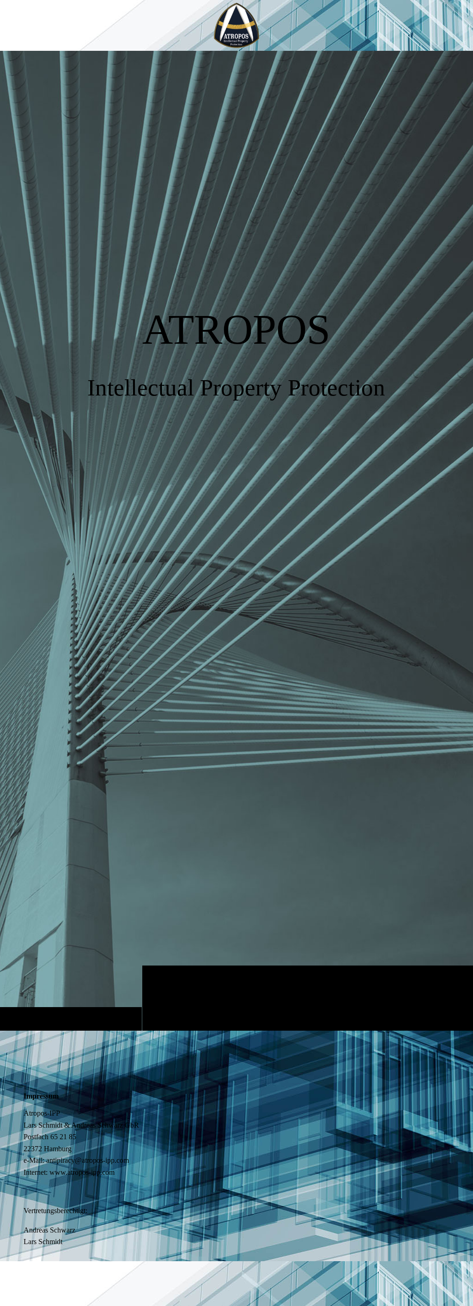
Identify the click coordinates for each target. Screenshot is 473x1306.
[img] (236, 540)
